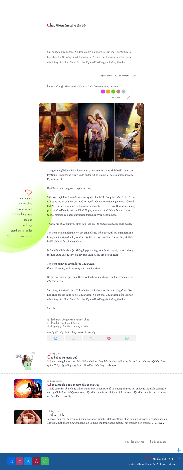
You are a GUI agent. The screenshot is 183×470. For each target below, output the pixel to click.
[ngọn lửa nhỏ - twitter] (28, 461)
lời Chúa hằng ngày (22, 214)
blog (171, 458)
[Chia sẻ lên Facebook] (56, 338)
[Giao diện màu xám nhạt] (124, 92)
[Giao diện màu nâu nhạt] (118, 92)
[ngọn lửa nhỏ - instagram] (20, 461)
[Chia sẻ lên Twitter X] (91, 338)
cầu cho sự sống (24, 208)
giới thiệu (15, 230)
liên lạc (28, 230)
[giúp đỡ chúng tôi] (45, 461)
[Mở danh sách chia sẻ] (179, 450)
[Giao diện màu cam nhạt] (108, 92)
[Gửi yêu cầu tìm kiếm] (10, 236)
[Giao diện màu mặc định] (128, 91)
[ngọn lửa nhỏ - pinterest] (36, 461)
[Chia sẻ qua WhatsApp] (127, 338)
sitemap (28, 219)
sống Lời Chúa (25, 203)
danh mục (27, 225)
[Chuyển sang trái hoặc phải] (179, 457)
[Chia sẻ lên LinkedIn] (74, 338)
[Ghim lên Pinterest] (109, 338)
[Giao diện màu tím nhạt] (103, 92)
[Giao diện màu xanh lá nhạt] (113, 92)
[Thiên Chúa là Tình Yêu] (11, 461)
